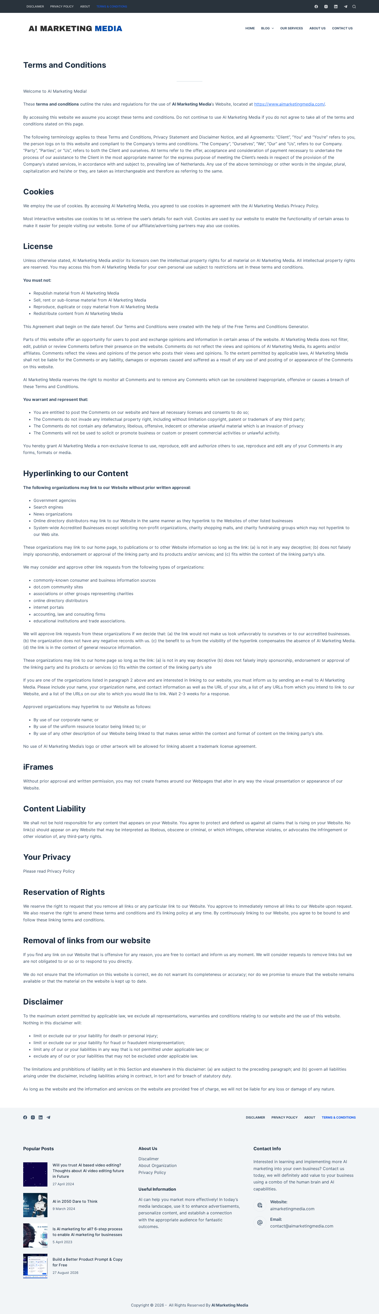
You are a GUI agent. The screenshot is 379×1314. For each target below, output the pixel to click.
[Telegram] (345, 6)
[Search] (354, 6)
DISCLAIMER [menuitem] (35, 6)
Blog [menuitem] (265, 28)
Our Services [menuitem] (291, 28)
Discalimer (148, 1158)
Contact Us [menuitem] (342, 28)
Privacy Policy (152, 1172)
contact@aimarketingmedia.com (301, 1226)
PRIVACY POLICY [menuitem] (62, 6)
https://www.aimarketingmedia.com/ (289, 104)
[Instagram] (326, 6)
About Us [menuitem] (317, 28)
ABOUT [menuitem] (85, 6)
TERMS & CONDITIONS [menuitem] (111, 6)
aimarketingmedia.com (292, 1208)
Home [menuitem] (250, 28)
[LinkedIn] (335, 6)
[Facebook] (316, 6)
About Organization (157, 1165)
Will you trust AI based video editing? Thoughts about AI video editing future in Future (88, 1171)
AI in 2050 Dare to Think (75, 1201)
